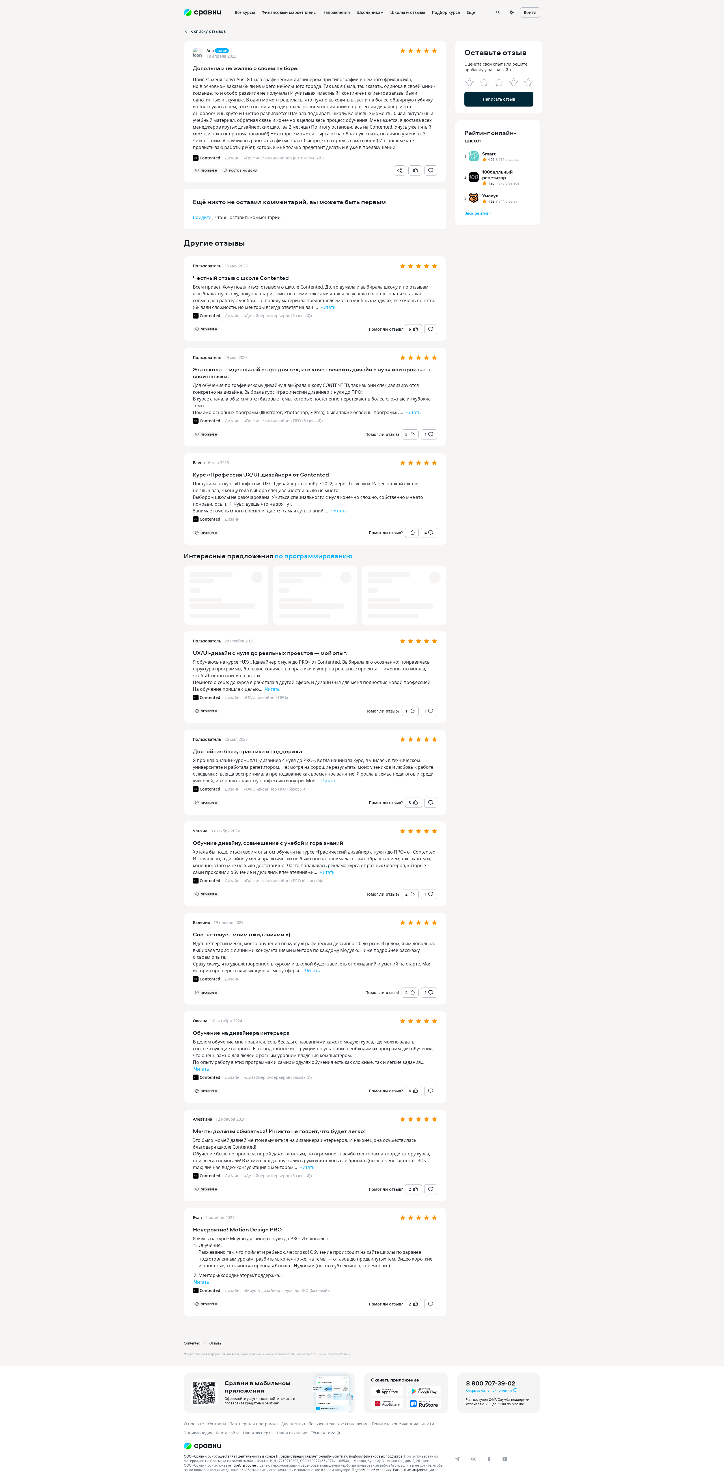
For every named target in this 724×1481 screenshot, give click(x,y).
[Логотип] (314, 1446)
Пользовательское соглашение (338, 1423)
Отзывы (215, 1343)
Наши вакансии (292, 1432)
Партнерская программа (253, 1423)
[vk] (473, 1459)
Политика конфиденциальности (403, 1423)
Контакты (216, 1423)
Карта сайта (228, 1432)
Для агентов (293, 1423)
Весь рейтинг (477, 213)
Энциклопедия (198, 1432)
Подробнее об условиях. (372, 1469)
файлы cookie (245, 1465)
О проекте (194, 1423)
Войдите (202, 217)
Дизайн (232, 315)
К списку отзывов (208, 31)
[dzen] (505, 1459)
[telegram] (457, 1459)
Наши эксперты (258, 1432)
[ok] (489, 1459)
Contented (192, 1343)
